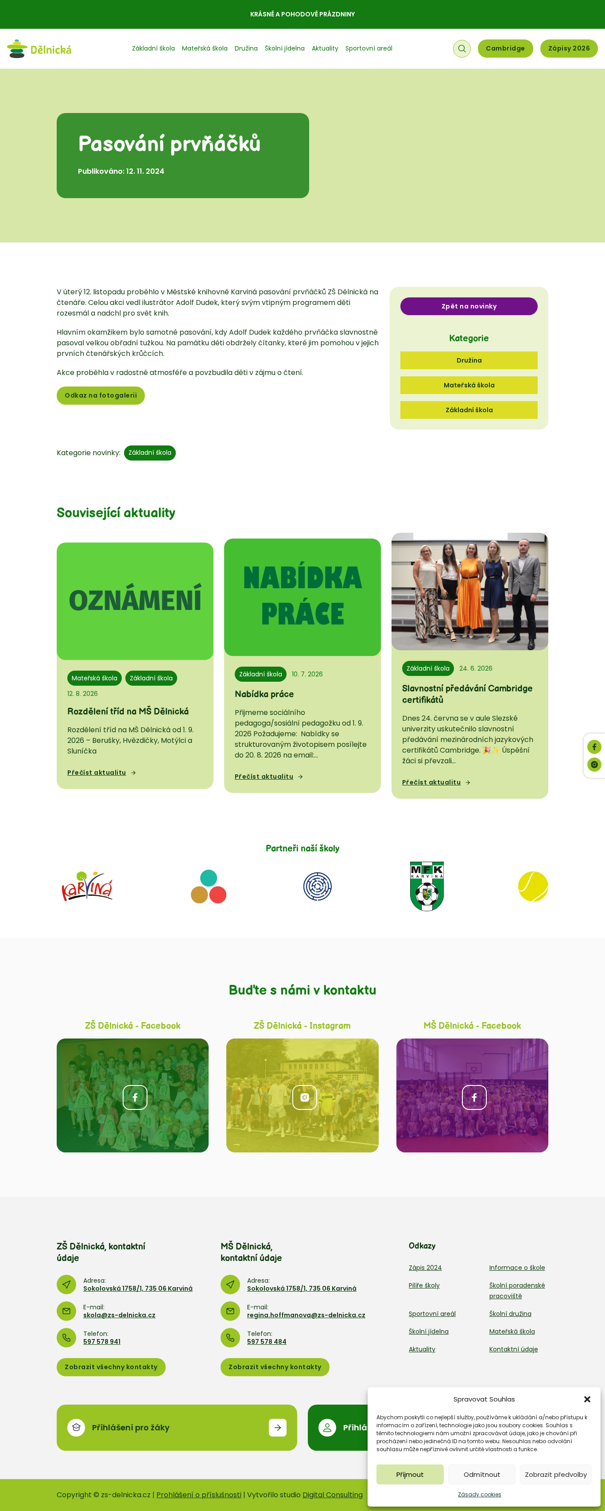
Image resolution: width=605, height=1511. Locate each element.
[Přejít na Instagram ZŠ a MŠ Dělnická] (302, 1095)
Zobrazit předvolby (556, 1474)
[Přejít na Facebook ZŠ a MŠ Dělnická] (133, 1095)
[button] (587, 1399)
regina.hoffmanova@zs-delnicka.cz (306, 1315)
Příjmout (410, 1474)
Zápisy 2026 (569, 48)
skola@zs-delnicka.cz (119, 1315)
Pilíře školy (424, 1285)
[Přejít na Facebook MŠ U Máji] (472, 1095)
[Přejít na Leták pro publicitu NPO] (208, 886)
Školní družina (510, 1313)
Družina (246, 48)
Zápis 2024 (425, 1267)
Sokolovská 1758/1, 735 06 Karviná (138, 1288)
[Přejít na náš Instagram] (594, 764)
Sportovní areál (368, 48)
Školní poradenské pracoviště (517, 1290)
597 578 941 (101, 1341)
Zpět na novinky (469, 306)
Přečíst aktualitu (96, 772)
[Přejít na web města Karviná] (87, 886)
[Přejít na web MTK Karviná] (533, 886)
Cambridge (505, 48)
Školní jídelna (285, 48)
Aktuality (325, 48)
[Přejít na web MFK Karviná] (427, 886)
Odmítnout (482, 1474)
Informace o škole (517, 1267)
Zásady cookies (479, 1494)
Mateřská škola (205, 48)
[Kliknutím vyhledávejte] (462, 49)
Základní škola (153, 48)
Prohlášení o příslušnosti (198, 1495)
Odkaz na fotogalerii (101, 395)
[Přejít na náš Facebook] (594, 747)
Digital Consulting (332, 1495)
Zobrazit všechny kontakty (111, 1367)
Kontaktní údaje (513, 1349)
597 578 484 (267, 1341)
